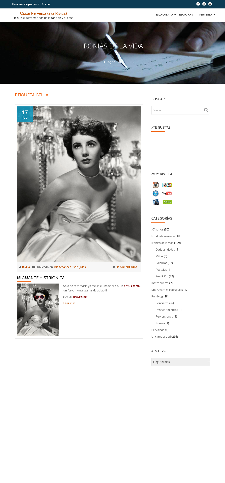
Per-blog (157, 296)
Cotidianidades (165, 249)
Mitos (159, 256)
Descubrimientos (167, 310)
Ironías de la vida (162, 243)
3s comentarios (126, 267)
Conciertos (163, 303)
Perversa (205, 14)
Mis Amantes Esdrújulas (70, 267)
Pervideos (157, 330)
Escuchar (186, 14)
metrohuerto (160, 283)
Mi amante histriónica (41, 277)
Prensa (160, 323)
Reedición (162, 276)
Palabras (161, 263)
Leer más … (70, 303)
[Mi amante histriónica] (79, 184)
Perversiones (164, 316)
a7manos (157, 229)
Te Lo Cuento (164, 14)
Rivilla (26, 267)
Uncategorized (161, 337)
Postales (161, 270)
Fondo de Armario (163, 236)
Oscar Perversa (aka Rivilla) (43, 13)
